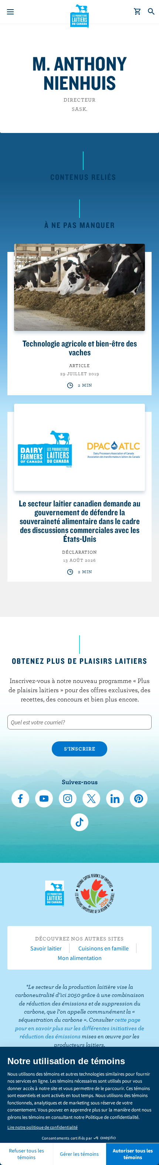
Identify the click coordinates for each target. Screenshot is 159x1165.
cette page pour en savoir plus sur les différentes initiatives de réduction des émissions (79, 1027)
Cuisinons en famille (103, 948)
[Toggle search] (151, 11)
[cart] (137, 11)
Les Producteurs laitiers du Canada (79, 15)
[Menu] (10, 11)
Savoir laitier (46, 948)
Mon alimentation (80, 957)
